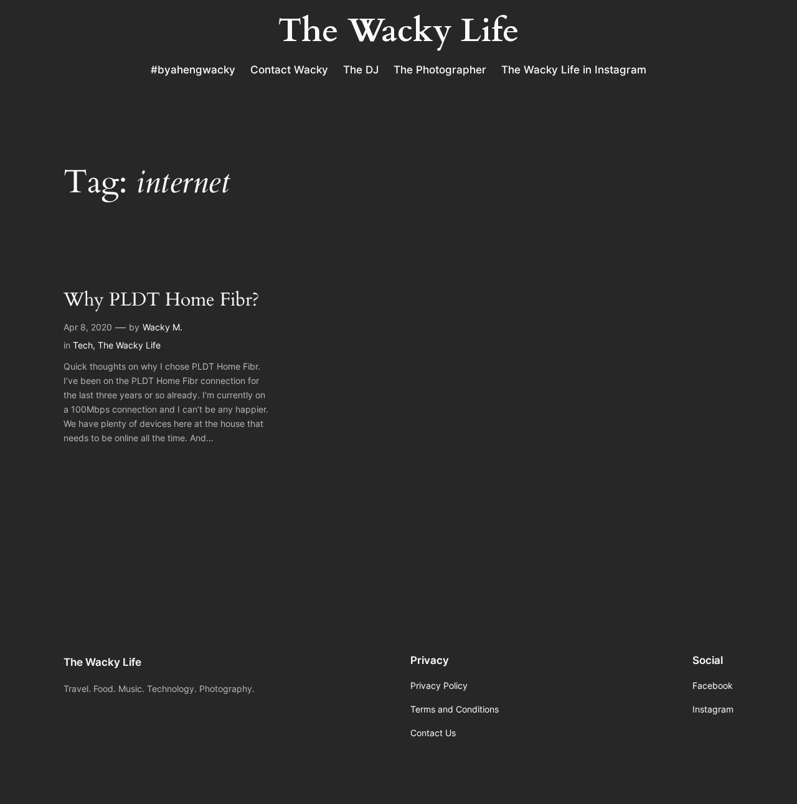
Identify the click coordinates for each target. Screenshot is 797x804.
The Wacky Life (129, 345)
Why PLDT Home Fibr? (161, 300)
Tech (83, 345)
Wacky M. (162, 327)
